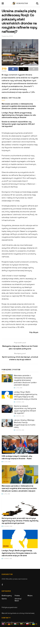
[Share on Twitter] (23, 69)
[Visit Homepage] (20, 3)
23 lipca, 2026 (6, 461)
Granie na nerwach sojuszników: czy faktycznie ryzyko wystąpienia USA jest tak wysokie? (18, 124)
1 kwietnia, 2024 (7, 36)
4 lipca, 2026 (18, 387)
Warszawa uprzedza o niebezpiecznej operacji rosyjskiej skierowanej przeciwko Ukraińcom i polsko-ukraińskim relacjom (19, 106)
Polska (17, 596)
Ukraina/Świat (8, 451)
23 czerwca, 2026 (7, 526)
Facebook (30, 622)
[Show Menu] (3, 3)
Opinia (5, 514)
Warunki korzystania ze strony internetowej (18, 613)
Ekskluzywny (7, 596)
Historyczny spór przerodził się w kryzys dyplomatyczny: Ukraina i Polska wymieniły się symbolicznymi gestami (20, 520)
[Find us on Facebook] (2, 585)
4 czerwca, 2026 (19, 402)
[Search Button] (37, 3)
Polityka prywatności (9, 607)
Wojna (5, 481)
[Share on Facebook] (13, 69)
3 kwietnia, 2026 (19, 430)
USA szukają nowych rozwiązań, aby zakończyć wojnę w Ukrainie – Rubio (17, 457)
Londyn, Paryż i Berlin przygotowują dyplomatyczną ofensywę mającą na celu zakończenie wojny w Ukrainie (19, 115)
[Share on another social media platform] (33, 69)
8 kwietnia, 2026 (19, 416)
